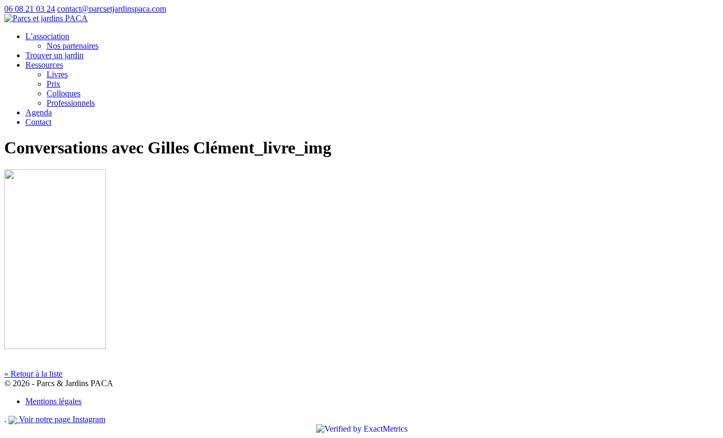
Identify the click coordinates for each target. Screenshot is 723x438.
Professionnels (71, 102)
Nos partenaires (72, 45)
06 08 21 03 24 (29, 8)
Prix (53, 83)
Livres (57, 74)
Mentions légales (53, 401)
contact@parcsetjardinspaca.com (111, 8)
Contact (38, 121)
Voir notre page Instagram (61, 419)
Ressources (44, 64)
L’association (47, 36)
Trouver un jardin (54, 55)
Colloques (63, 93)
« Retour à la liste (33, 373)
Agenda (38, 112)
